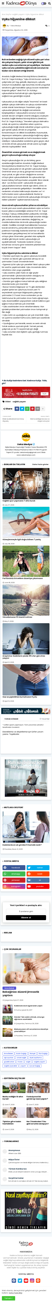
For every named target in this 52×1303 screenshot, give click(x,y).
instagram (15, 886)
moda (20, 1062)
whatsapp (15, 874)
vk (40, 880)
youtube (40, 886)
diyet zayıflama (36, 1058)
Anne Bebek (8, 1053)
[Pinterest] (32, 409)
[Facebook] (17, 409)
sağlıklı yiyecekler (10, 1066)
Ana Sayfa (6, 14)
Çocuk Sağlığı (34, 1066)
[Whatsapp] (27, 409)
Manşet (32, 1053)
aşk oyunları (8, 1058)
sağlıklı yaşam (18, 14)
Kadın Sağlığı (21, 1053)
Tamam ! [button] (8, 1298)
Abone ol (26, 917)
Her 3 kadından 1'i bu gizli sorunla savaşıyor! (38, 1122)
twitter (40, 867)
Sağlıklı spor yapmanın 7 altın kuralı (19, 501)
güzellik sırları (9, 1062)
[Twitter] (22, 409)
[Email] (37, 409)
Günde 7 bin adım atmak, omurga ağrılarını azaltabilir (29, 1018)
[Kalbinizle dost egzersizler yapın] (8, 1009)
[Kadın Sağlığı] (26, 827)
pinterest (16, 880)
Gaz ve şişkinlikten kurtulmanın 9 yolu (20, 697)
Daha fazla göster (40, 464)
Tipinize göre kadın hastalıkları (12, 1122)
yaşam (23, 1066)
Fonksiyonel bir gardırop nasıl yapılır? (37, 1098)
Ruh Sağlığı (43, 1053)
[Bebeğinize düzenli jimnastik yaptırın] (26, 969)
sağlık (28, 1062)
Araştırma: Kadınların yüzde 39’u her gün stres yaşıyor (24, 657)
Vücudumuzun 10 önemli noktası (17, 617)
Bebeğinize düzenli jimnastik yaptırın (21, 993)
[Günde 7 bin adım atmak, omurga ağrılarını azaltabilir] (8, 1020)
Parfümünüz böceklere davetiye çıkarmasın (23, 578)
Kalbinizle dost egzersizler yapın (28, 1006)
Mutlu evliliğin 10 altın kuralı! (13, 1098)
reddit (39, 874)
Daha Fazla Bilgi (15, 1293)
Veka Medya (24, 444)
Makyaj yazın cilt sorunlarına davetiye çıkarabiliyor (31, 1030)
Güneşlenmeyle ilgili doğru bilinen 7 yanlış (22, 540)
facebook (15, 867)
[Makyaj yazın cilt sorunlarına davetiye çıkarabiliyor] (8, 1032)
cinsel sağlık (21, 1058)
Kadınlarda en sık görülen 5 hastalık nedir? (22, 845)
